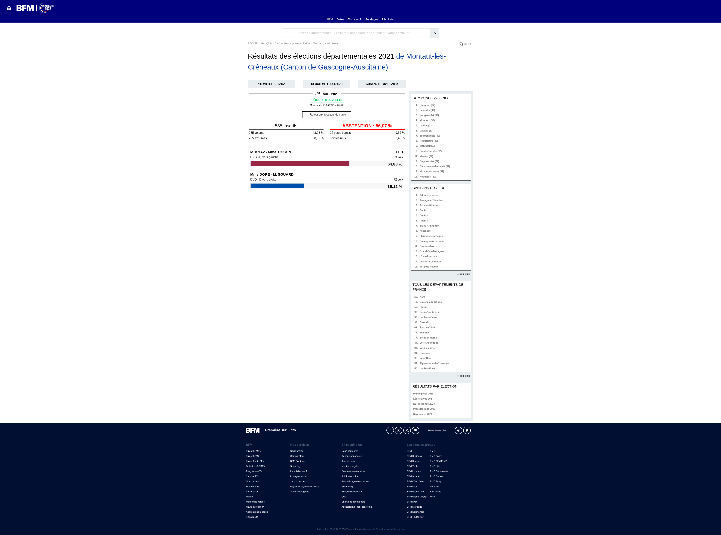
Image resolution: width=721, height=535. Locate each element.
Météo (249, 496)
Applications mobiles (257, 511)
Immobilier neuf (298, 471)
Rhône (423, 307)
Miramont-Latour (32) (432, 171)
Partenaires (252, 491)
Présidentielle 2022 (424, 408)
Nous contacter (350, 451)
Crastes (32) (426, 130)
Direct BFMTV (253, 451)
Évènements (252, 486)
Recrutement (348, 461)
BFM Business (414, 456)
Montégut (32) (427, 145)
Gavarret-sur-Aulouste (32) (435, 166)
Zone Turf (435, 486)
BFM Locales (414, 471)
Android (467, 430)
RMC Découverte (439, 471)
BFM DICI (412, 486)
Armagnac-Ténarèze (431, 200)
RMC (432, 451)
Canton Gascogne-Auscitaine (292, 43)
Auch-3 (424, 220)
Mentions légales (350, 466)
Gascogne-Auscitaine (432, 241)
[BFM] (9, 7)
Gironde (424, 322)
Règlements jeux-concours (304, 486)
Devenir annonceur (352, 456)
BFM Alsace (413, 476)
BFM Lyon (412, 501)
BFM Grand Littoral (417, 496)
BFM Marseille (414, 506)
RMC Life (435, 466)
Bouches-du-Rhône (431, 302)
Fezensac (425, 230)
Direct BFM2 (252, 456)
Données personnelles (353, 471)
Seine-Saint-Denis (430, 312)
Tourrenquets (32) (430, 135)
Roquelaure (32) (429, 140)
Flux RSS (407, 430)
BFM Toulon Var (415, 516)
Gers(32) (266, 43)
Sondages (372, 19)
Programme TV (254, 471)
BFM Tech (412, 466)
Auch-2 (424, 215)
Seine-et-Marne (428, 337)
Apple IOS (458, 430)
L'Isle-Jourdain (428, 256)
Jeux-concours (298, 481)
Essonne (425, 353)
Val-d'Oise (425, 358)
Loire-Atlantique (429, 342)
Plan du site (252, 516)
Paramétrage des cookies (355, 481)
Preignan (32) (427, 105)
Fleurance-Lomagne (431, 236)
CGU (344, 496)
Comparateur (297, 456)
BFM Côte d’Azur (416, 481)
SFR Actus (435, 491)
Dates (340, 19)
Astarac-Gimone (429, 205)
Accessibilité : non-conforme (357, 506)
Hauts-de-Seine (428, 317)
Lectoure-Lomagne (430, 261)
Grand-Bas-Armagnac (432, 251)
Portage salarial (298, 476)
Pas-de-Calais (427, 327)
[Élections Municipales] (33, 8)
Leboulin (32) (427, 110)
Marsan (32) (426, 156)
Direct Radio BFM (255, 461)
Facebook (390, 430)
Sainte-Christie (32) (431, 151)
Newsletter (415, 430)
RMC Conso (436, 476)
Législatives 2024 (423, 398)
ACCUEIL (253, 43)
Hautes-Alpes (427, 368)
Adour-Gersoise (429, 195)
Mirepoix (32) (427, 120)
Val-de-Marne (427, 348)
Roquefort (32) (428, 176)
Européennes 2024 (424, 403)
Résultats (388, 19)
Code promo (296, 451)
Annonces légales (299, 491)
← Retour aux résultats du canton (326, 114)
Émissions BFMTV (255, 466)
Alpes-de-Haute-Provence (434, 363)
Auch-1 (424, 210)
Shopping (295, 466)
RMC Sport (436, 456)
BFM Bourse (413, 461)
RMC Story (436, 481)
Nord (422, 296)
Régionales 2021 (422, 414)
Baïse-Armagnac (429, 225)
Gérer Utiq (347, 486)
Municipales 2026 (423, 393)
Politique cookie (350, 476)
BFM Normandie (415, 511)
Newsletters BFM (255, 506)
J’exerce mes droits (352, 491)
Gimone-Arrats (428, 246)
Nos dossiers (252, 481)
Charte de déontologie (353, 501)
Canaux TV (252, 476)
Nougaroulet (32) (429, 115)
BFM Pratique (297, 461)
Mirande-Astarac (429, 266)
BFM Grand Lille (415, 491)
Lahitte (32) (426, 125)
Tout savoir (355, 19)
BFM (330, 19)
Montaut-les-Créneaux (327, 43)
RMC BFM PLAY (438, 461)
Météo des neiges (255, 501)
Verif (432, 496)
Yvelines (424, 332)
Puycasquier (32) (429, 161)
